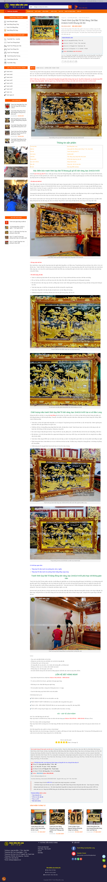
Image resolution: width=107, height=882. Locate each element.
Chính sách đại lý (82, 1)
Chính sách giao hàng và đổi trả (18, 221)
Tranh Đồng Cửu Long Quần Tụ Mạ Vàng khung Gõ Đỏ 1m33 (38, 828)
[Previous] (30, 822)
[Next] (103, 822)
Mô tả (32, 68)
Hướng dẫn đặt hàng (91, 1)
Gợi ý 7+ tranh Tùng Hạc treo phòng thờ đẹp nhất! (17, 242)
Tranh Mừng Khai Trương (81, 56)
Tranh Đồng (55, 880)
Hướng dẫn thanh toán (52, 68)
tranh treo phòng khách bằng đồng (52, 572)
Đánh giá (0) (39, 68)
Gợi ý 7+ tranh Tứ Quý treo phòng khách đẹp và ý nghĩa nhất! (18, 237)
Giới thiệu (38, 11)
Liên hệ (79, 11)
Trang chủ (30, 11)
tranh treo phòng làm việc (49, 569)
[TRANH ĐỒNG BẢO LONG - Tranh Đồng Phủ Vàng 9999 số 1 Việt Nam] (16, 6)
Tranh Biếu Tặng (82, 55)
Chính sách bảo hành (43, 847)
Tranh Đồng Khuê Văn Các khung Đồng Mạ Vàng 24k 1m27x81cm (94, 828)
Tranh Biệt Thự (75, 55)
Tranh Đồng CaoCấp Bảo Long (86, 848)
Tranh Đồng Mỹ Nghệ (72, 17)
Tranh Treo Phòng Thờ (85, 58)
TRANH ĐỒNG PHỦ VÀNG (70, 56)
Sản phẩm (45, 11)
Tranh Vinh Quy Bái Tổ (84, 17)
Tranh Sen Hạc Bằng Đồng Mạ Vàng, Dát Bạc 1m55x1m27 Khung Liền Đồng (56, 829)
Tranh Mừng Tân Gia (91, 56)
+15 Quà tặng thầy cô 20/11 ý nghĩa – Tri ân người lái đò (17, 227)
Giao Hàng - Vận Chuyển (44, 849)
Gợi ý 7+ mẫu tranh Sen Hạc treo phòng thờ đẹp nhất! (18, 232)
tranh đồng (53, 415)
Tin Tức (61, 11)
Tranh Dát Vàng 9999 (90, 55)
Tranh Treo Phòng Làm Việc (74, 58)
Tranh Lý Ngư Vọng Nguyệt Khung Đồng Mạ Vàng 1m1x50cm (75, 828)
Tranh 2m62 (68, 55)
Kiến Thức (54, 11)
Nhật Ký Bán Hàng (70, 11)
